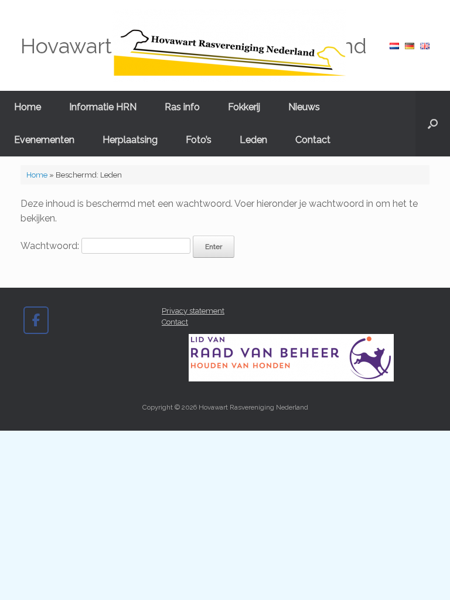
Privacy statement (193, 310)
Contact (312, 139)
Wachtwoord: (51, 245)
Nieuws (304, 106)
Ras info (182, 106)
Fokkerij (244, 106)
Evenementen (44, 139)
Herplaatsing (130, 139)
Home (27, 106)
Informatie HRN (103, 106)
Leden (253, 139)
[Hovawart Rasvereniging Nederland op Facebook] (36, 320)
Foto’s (199, 139)
